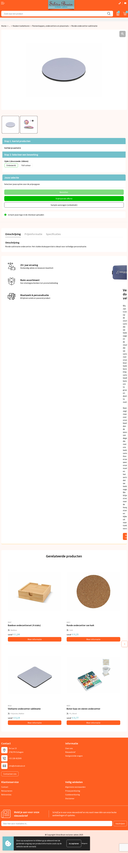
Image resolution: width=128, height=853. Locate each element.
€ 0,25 (72, 634)
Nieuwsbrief (70, 752)
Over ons (69, 748)
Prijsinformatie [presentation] (33, 234)
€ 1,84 (14, 634)
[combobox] (53, 13)
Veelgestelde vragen (74, 756)
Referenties (6, 794)
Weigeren (85, 843)
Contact (4, 787)
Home (3, 26)
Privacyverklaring (72, 791)
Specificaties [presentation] (53, 234)
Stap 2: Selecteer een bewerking (21, 154)
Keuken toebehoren (21, 26)
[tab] (13, 234)
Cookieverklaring (72, 794)
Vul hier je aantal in (12, 148)
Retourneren (6, 791)
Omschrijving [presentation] (13, 234)
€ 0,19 (14, 717)
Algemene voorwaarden (75, 787)
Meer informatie (35, 639)
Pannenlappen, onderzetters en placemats (50, 26)
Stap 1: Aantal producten (17, 141)
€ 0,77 (72, 717)
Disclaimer (69, 798)
